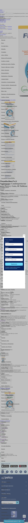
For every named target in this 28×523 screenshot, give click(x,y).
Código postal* (8, 257)
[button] (24, 236)
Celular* (7, 252)
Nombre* (7, 242)
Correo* (6, 247)
